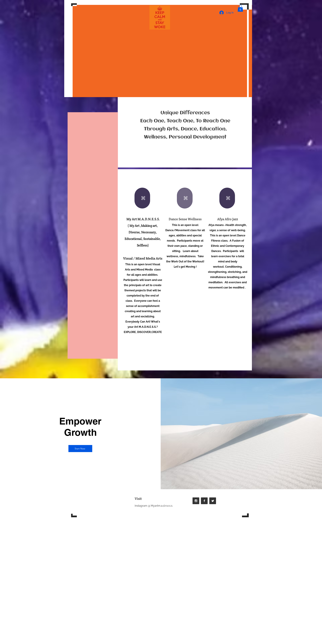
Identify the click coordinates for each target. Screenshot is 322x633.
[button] (240, 8)
